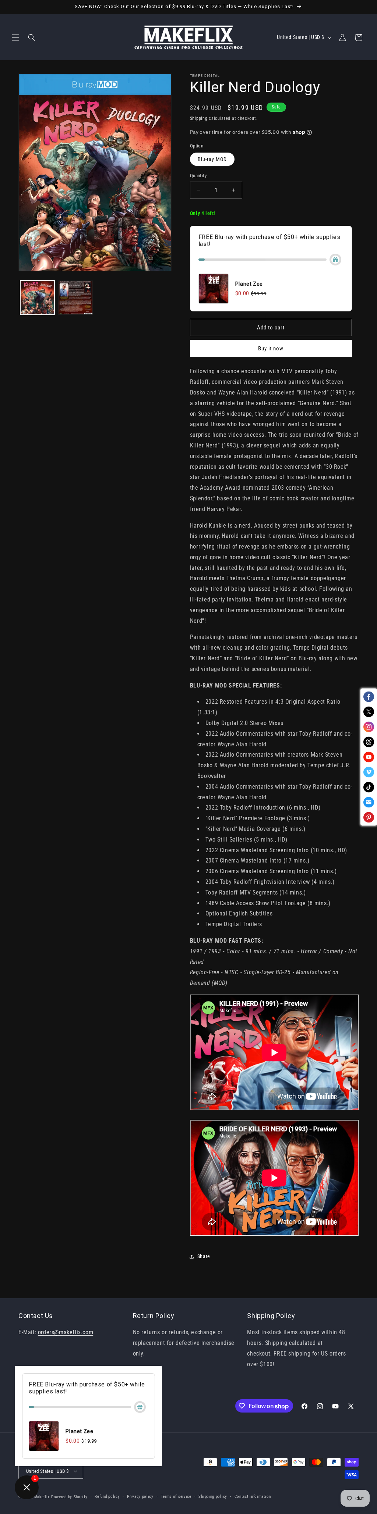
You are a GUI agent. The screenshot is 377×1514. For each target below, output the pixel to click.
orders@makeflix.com (65, 1332)
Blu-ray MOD (212, 159)
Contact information (253, 1496)
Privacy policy (140, 1496)
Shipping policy (212, 1496)
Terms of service (176, 1496)
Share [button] (203, 1256)
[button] (15, 37)
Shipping (199, 118)
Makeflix (42, 1497)
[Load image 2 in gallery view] (75, 298)
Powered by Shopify (69, 1497)
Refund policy (107, 1496)
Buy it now (270, 348)
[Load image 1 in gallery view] (37, 298)
